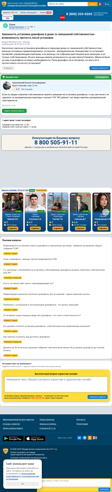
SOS (62, 17)
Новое (45, 12)
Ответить (8, 68)
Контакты (81, 419)
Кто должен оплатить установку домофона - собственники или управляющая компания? (46, 326)
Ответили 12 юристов (12, 342)
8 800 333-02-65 (37, 398)
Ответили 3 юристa (11, 299)
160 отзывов (24, 89)
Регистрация (41, 190)
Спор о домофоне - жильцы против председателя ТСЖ (30, 259)
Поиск (32, 190)
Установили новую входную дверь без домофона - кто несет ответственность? (42, 315)
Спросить (13, 228)
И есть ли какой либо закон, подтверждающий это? (28, 283)
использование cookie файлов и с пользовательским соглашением (22, 476)
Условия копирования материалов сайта (28, 458)
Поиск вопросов (47, 419)
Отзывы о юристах (11, 424)
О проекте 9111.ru (48, 428)
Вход (107, 4)
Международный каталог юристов (18, 419)
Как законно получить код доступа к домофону (26, 337)
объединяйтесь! (30, 3)
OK (22, 484)
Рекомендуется (102, 77)
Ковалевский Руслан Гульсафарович (29, 83)
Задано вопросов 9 (16, 27)
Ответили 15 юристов (12, 278)
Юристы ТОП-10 (10, 12)
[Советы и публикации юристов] (4, 4)
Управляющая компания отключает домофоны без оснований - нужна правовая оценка (46, 294)
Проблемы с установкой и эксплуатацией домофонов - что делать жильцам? (41, 305)
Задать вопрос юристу (14, 111)
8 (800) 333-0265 (79, 14)
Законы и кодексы (48, 424)
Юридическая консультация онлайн (27, 6)
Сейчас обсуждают (28, 12)
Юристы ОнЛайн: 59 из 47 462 (15, 190)
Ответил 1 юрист (10, 254)
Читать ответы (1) (100, 68)
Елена (12, 24)
